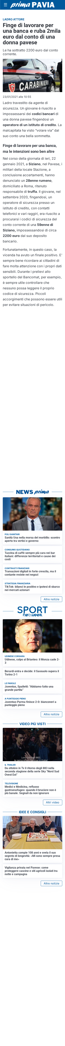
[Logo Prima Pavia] (32, 4)
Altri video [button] (52, 802)
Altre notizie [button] (51, 599)
